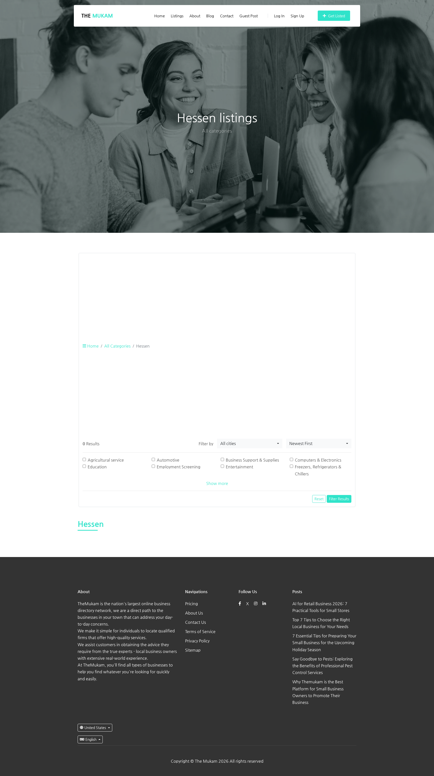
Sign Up (297, 16)
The (97, 16)
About (194, 16)
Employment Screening (178, 466)
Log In (279, 16)
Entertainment (239, 466)
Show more (217, 483)
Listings (177, 16)
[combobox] (249, 443)
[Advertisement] (217, 292)
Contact (226, 16)
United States (95, 728)
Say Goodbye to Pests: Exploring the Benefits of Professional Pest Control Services (322, 665)
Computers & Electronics (318, 460)
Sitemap (193, 650)
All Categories (117, 346)
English (90, 739)
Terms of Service (200, 631)
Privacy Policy (197, 640)
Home (159, 16)
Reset (318, 499)
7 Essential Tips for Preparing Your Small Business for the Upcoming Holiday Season (324, 642)
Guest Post (248, 16)
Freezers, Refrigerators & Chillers (318, 470)
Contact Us (195, 622)
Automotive (168, 460)
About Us (194, 613)
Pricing (191, 603)
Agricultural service (106, 460)
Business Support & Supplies (252, 460)
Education (97, 466)
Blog (210, 16)
